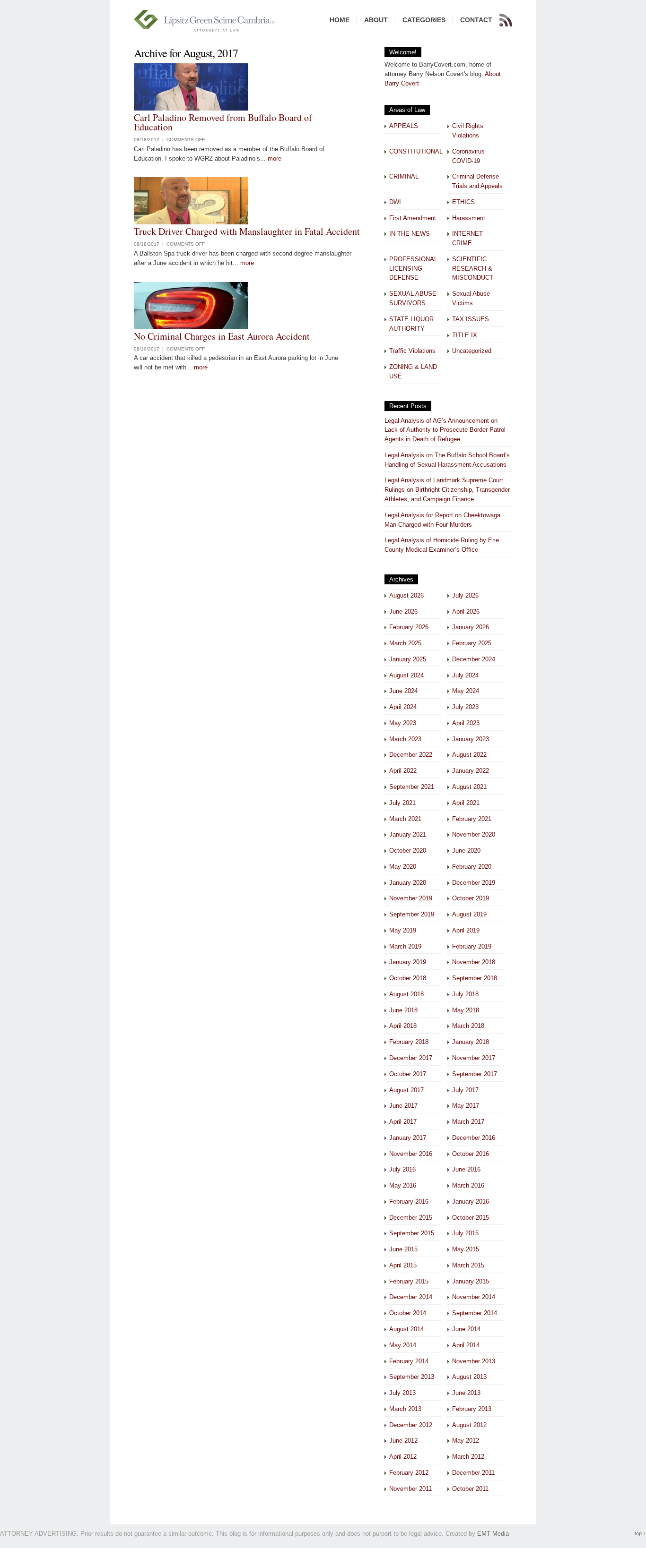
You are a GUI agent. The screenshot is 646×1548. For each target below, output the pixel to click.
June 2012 (403, 1440)
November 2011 (410, 1488)
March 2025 (405, 643)
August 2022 (469, 754)
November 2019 (410, 898)
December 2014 (410, 1296)
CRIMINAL (404, 176)
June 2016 (466, 1169)
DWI (395, 201)
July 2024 (465, 675)
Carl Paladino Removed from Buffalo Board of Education (223, 122)
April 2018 (403, 1025)
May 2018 (465, 1010)
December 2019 (473, 882)
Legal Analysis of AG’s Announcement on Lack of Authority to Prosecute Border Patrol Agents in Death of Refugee (445, 430)
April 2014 (466, 1345)
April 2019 (466, 930)
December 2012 (410, 1424)
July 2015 (465, 1233)
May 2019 (402, 930)
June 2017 (403, 1105)
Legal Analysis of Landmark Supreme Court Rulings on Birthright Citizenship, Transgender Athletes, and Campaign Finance (447, 490)
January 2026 (470, 627)
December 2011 (473, 1472)
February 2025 (471, 643)
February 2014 (408, 1361)
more (274, 158)
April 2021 (466, 802)
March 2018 (468, 1025)
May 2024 (465, 690)
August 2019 (469, 914)
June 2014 (466, 1329)
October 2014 (407, 1313)
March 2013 (405, 1408)
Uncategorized (471, 350)
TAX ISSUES (470, 319)
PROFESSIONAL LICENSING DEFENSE (413, 269)
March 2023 (405, 739)
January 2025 (407, 659)
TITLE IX (464, 335)
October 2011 (470, 1488)
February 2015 (408, 1281)
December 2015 (410, 1217)
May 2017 (465, 1105)
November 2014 (473, 1296)
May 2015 (465, 1249)
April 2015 (403, 1265)
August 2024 (406, 675)
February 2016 (408, 1201)
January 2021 (407, 834)
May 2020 (402, 866)
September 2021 (411, 786)
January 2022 (470, 770)
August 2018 (406, 994)
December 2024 (473, 659)
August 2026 (406, 595)
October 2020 (407, 850)
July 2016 (402, 1169)
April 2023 (466, 723)
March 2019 (405, 946)
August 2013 (469, 1376)
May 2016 (402, 1185)
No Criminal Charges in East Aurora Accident (222, 336)
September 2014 (474, 1313)
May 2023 (402, 723)
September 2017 (474, 1074)
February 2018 (408, 1041)
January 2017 (407, 1137)
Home (339, 20)
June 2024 (403, 690)
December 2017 (410, 1057)
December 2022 (410, 754)
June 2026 (403, 611)
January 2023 (470, 739)
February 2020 (471, 866)
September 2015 (411, 1233)
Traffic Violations (412, 350)
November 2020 (473, 834)
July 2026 (465, 595)
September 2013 (411, 1376)
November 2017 (473, 1057)
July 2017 (465, 1090)
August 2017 (406, 1090)
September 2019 (411, 914)
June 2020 (466, 850)
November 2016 (410, 1153)
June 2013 (466, 1392)
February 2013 (471, 1408)
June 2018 (403, 1010)
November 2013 (473, 1361)
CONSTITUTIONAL (416, 151)
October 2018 (407, 978)
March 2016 (468, 1185)
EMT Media (493, 1533)
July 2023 (465, 706)
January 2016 (470, 1201)
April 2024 (403, 706)
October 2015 (470, 1217)
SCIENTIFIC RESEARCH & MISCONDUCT (472, 269)
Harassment (468, 218)
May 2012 (465, 1440)
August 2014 (406, 1329)
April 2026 (466, 611)
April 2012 (403, 1456)
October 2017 (407, 1074)
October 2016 (470, 1153)
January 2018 (470, 1041)
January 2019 (407, 962)
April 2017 (403, 1121)
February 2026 (408, 627)
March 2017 (468, 1121)
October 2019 (470, 898)
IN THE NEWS (409, 233)
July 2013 (402, 1392)
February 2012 (408, 1472)
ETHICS (463, 201)
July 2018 (465, 994)
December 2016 (473, 1137)
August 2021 (469, 786)
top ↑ (640, 1533)
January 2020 (407, 882)
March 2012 (468, 1456)
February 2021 (471, 818)
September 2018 (474, 978)
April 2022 (403, 770)
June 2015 (403, 1249)
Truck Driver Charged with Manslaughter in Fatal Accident (247, 231)
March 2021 (405, 818)
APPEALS (403, 125)
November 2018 (473, 962)
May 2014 (402, 1345)
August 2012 (469, 1424)
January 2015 (470, 1281)
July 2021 (402, 802)
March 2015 (468, 1265)
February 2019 (471, 946)
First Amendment (412, 218)
